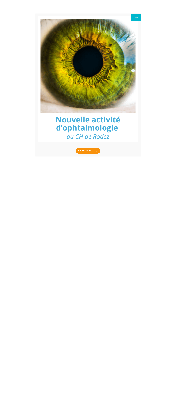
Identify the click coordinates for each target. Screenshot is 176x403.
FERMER (136, 17)
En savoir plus (86, 150)
